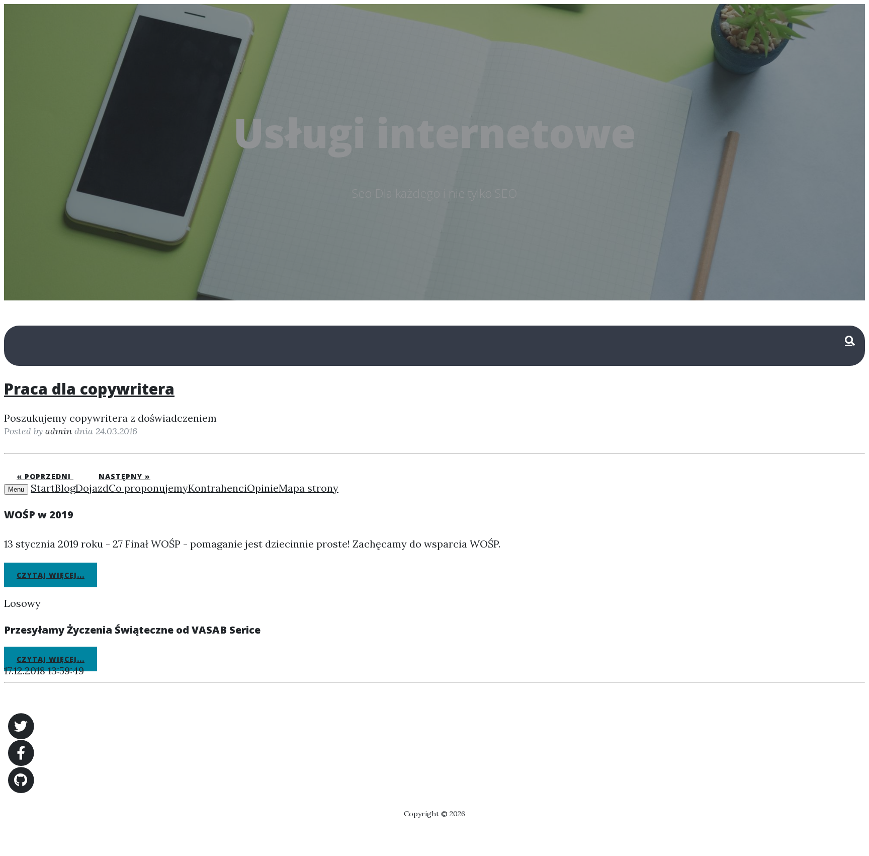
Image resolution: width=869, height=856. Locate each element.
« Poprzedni (45, 476)
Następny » (124, 476)
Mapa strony (308, 488)
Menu (16, 489)
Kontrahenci (217, 488)
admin (58, 431)
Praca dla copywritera (89, 388)
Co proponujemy (148, 488)
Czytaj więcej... (50, 575)
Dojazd (92, 488)
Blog (65, 488)
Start (43, 488)
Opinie (263, 488)
